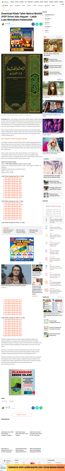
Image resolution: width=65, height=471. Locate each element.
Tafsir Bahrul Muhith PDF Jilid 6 (13, 188)
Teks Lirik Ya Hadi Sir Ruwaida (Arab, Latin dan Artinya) (56, 268)
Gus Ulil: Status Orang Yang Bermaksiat (51, 54)
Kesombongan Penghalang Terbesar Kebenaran (54, 322)
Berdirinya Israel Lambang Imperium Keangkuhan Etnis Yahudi (55, 195)
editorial (48, 18)
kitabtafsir (11, 401)
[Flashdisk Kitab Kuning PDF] (22, 249)
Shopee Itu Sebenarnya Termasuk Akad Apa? (55, 328)
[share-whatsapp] (40, 24)
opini (46, 30)
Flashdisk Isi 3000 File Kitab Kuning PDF (16, 138)
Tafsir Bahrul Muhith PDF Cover (13, 178)
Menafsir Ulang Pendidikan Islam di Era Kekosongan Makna (55, 60)
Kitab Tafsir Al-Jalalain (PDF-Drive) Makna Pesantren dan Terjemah (8, 231)
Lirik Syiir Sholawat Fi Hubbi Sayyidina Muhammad (55, 244)
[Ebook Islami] (22, 382)
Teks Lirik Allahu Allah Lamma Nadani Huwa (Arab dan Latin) (55, 276)
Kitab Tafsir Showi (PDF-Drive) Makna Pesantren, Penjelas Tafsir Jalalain (20, 231)
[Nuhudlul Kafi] (22, 39)
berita (11, 5)
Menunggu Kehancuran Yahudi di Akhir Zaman (55, 188)
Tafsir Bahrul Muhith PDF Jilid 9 (13, 194)
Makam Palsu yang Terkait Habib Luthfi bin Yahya (55, 182)
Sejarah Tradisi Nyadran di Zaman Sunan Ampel (55, 66)
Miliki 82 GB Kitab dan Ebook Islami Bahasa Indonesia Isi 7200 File (53, 315)
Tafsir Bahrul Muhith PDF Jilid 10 (13, 196)
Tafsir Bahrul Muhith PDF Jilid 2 (13, 181)
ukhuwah (40, 5)
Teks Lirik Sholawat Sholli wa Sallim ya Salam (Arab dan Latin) (56, 221)
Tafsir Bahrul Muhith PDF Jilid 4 (13, 185)
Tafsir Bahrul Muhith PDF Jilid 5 (13, 187)
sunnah (29, 5)
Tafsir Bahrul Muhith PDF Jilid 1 (13, 180)
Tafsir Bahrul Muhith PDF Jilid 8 (13, 192)
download (4, 401)
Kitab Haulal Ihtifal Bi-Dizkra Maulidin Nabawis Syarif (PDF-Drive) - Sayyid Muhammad (56, 292)
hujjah (47, 22)
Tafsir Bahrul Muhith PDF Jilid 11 (13, 197)
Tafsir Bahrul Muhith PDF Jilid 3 (13, 183)
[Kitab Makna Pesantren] (32, 467)
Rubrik (6, 5)
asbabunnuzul (49, 15)
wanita (53, 5)
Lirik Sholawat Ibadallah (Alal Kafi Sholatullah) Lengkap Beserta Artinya (56, 284)
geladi (23, 5)
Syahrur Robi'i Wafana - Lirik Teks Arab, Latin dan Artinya (56, 229)
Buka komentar (22, 414)
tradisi (34, 5)
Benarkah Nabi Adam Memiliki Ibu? (54, 334)
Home (2, 10)
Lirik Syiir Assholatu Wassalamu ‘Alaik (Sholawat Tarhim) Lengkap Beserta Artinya (56, 252)
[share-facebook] (33, 24)
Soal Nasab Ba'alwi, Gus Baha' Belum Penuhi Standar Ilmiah (52, 176)
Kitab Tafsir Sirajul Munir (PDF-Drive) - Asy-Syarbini (33, 231)
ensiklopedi (17, 5)
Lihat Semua (58, 37)
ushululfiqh (47, 5)
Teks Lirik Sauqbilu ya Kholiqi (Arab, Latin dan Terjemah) (55, 237)
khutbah (47, 26)
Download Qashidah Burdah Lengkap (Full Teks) (55, 260)
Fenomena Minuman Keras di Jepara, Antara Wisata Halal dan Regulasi (55, 73)
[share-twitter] (37, 24)
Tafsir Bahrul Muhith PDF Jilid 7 (13, 190)
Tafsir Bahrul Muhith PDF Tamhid (13, 204)
